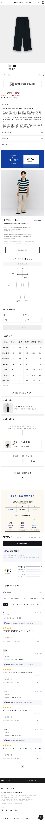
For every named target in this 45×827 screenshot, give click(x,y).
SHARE (39, 2)
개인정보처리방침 (17, 793)
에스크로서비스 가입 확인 (22, 801)
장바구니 (43, 2)
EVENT (9, 780)
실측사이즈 (41, 75)
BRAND (28, 818)
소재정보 (5, 138)
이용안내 (3, 793)
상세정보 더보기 (22, 250)
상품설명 (5, 105)
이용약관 (9, 793)
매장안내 (17, 818)
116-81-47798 (12, 799)
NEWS (3, 780)
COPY (14, 97)
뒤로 (2, 2)
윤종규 (28, 797)
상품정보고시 (6, 133)
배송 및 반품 (6, 144)
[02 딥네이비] (14, 65)
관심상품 (43, 7)
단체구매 (5, 818)
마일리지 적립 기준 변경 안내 (33, 780)
